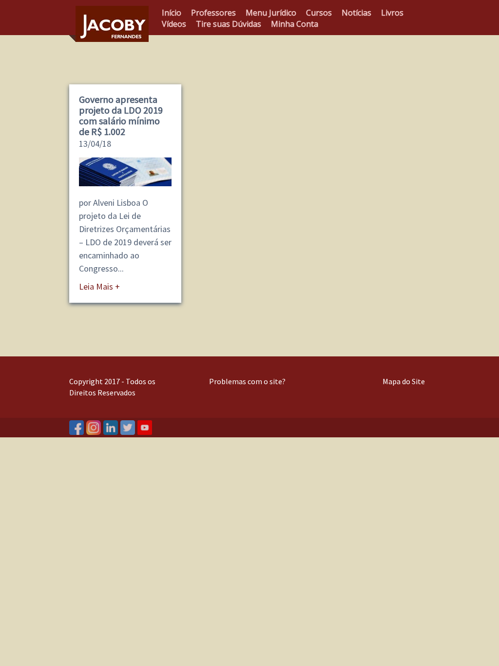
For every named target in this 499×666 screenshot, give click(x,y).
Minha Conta (294, 24)
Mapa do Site (404, 381)
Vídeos (174, 24)
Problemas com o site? (247, 381)
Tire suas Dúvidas (228, 24)
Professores (213, 12)
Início (171, 12)
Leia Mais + (99, 286)
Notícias (356, 12)
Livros (392, 12)
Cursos (319, 12)
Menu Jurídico (271, 12)
